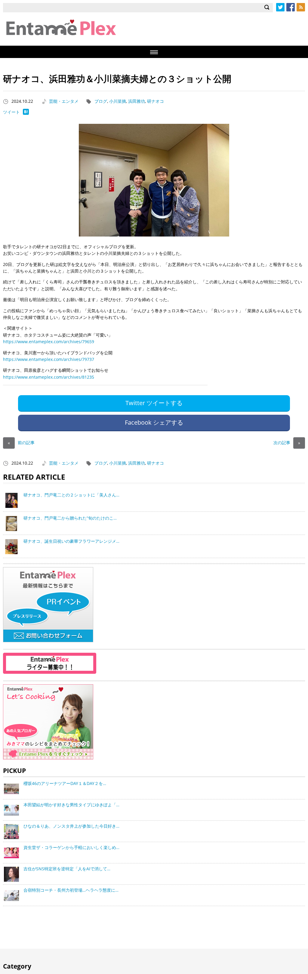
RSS (301, 7)
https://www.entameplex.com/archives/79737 (48, 359)
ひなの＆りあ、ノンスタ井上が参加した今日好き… (71, 826)
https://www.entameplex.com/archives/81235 (48, 377)
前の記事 (21, 442)
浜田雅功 (136, 101)
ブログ (100, 101)
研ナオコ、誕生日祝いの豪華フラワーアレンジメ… (71, 541)
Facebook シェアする (154, 422)
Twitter (280, 7)
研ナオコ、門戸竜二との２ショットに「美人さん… (71, 495)
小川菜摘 (117, 101)
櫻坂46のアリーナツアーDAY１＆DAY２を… (64, 783)
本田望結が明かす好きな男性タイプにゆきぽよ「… (71, 805)
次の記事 (286, 442)
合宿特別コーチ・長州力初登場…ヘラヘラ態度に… (71, 890)
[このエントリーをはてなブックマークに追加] (26, 113)
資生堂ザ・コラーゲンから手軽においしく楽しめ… (71, 847)
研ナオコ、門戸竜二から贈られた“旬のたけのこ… (70, 518)
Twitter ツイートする (154, 403)
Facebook (290, 7)
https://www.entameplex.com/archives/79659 (48, 341)
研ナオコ (155, 101)
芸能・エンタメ (64, 101)
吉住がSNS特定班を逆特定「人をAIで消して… (66, 869)
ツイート (11, 112)
